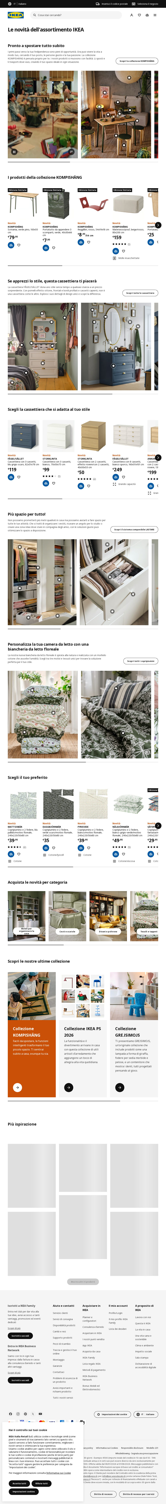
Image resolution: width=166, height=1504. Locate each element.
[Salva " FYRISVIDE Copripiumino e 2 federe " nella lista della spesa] (88, 848)
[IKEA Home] (16, 15)
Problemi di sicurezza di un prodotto (65, 1380)
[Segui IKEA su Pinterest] (25, 1414)
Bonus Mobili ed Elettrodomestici (91, 1387)
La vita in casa (142, 1329)
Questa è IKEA (142, 1323)
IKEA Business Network (90, 1378)
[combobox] (75, 15)
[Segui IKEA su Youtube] (40, 1414)
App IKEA (87, 1345)
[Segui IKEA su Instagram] (18, 1414)
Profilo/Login (115, 1313)
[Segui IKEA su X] (33, 1414)
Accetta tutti (19, 1483)
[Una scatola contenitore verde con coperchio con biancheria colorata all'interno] (67, 916)
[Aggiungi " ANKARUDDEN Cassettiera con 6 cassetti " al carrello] (151, 486)
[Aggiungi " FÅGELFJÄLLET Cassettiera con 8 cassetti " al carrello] (116, 477)
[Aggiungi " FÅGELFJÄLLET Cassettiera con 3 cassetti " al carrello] (11, 477)
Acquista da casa (91, 1351)
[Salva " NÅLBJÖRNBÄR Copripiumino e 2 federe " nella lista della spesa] (123, 854)
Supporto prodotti (62, 1337)
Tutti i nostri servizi (63, 1397)
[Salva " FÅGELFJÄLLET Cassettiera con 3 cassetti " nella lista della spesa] (19, 477)
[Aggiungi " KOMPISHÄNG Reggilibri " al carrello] (81, 242)
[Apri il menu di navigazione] (155, 15)
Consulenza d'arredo (93, 1326)
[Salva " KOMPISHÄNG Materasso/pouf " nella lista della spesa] (123, 251)
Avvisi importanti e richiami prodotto (62, 1389)
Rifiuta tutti (42, 1483)
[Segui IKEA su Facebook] (10, 1414)
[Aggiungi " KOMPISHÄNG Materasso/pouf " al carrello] (116, 251)
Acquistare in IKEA (92, 1333)
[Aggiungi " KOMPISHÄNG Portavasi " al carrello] (151, 242)
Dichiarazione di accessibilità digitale (145, 1365)
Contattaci (58, 1372)
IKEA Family (89, 1357)
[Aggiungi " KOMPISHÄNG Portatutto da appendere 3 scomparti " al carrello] (46, 248)
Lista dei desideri (117, 1328)
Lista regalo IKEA (92, 1363)
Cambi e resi (59, 1331)
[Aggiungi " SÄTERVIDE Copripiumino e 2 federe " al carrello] (151, 854)
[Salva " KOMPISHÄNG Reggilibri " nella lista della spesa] (88, 242)
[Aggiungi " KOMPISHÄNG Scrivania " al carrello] (11, 245)
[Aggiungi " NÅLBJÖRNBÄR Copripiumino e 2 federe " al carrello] (116, 854)
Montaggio (59, 1359)
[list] (83, 114)
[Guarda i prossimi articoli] (158, 225)
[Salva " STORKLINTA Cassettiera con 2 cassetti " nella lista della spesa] (88, 486)
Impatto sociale (143, 1351)
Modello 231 (152, 1448)
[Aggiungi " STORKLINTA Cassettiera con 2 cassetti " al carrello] (81, 486)
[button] (43, 346)
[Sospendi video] (43, 114)
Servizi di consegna (63, 1319)
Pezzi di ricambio (62, 1343)
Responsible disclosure (132, 1448)
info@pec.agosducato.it (114, 1476)
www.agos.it (84, 1479)
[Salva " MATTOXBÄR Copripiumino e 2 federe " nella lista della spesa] (19, 854)
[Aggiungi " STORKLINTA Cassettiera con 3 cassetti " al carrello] (46, 483)
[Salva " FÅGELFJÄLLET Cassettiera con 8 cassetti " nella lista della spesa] (123, 477)
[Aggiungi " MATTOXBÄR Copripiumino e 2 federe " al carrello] (11, 854)
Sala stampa (141, 1357)
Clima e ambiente (144, 1345)
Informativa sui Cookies (107, 1448)
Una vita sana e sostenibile (143, 1337)
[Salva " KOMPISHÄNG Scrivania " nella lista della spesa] (19, 245)
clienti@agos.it (90, 1476)
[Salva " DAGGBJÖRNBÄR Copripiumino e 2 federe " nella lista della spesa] (53, 848)
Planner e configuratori (89, 1319)
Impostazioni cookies (24, 1491)
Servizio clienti (60, 1313)
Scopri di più (14, 1328)
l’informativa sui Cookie (58, 1472)
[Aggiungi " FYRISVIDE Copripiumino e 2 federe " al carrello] (81, 848)
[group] (116, 135)
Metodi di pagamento (94, 1369)
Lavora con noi (143, 1317)
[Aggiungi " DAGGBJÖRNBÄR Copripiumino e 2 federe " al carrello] (46, 848)
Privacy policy (86, 1448)
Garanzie (57, 1365)
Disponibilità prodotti (64, 1325)
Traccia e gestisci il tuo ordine (65, 1351)
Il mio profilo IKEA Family (118, 1321)
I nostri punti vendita (93, 1339)
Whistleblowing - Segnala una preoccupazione (136, 1453)
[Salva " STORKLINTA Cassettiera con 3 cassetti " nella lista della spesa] (53, 483)
